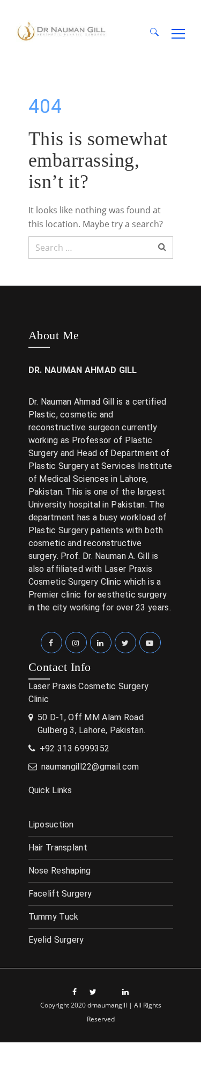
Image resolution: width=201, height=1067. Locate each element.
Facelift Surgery (60, 894)
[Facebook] (51, 642)
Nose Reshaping (59, 870)
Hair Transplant (58, 847)
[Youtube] (150, 642)
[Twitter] (125, 642)
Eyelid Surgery (56, 940)
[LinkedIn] (100, 642)
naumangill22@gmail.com (90, 767)
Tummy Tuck (53, 917)
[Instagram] (76, 642)
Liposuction (51, 824)
